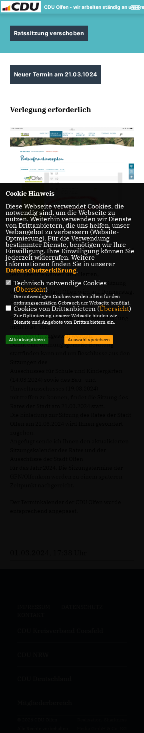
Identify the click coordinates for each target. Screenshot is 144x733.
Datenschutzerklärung (41, 270)
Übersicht (31, 289)
